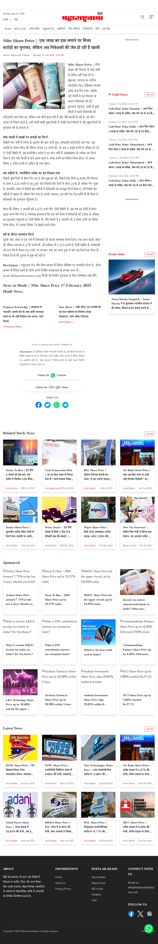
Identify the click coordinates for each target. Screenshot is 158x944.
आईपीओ (61, 29)
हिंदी (16, 20)
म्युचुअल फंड (48, 29)
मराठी (5, 20)
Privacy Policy (63, 889)
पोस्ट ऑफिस (74, 29)
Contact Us (66, 344)
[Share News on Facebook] (38, 405)
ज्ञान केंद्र (106, 29)
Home (8, 29)
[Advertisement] (132, 62)
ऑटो (97, 29)
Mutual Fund (98, 883)
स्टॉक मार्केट (34, 29)
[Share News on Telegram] (65, 405)
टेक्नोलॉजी (87, 29)
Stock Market (99, 877)
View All (149, 94)
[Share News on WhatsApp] (56, 405)
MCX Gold (20, 29)
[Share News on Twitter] (47, 405)
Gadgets (96, 894)
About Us (60, 883)
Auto (94, 900)
